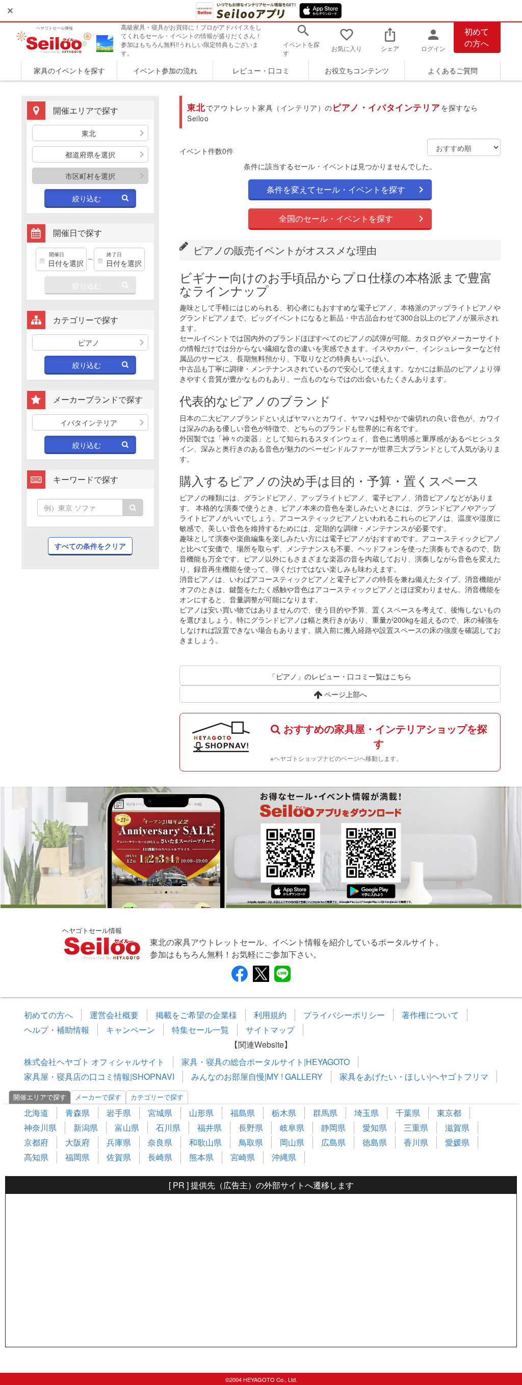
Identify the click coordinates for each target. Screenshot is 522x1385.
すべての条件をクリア (90, 546)
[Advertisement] (90, 653)
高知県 (36, 1157)
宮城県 (160, 1112)
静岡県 (333, 1127)
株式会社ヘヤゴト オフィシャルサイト (94, 1062)
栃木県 (284, 1112)
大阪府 (77, 1142)
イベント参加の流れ (165, 70)
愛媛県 (457, 1142)
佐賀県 (119, 1157)
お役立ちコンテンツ (357, 70)
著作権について (430, 1015)
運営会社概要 (114, 1015)
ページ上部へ (344, 694)
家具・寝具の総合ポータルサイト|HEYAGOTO (265, 1062)
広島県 (333, 1142)
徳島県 (374, 1142)
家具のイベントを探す (69, 70)
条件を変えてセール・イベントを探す (336, 189)
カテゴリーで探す (157, 1097)
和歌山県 (205, 1142)
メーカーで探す (98, 1097)
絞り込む (86, 198)
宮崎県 (242, 1157)
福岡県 (77, 1157)
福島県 (242, 1112)
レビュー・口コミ (261, 70)
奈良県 (160, 1142)
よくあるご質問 (453, 70)
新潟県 (85, 1127)
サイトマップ (270, 1029)
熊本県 (201, 1157)
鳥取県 (251, 1142)
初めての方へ (476, 37)
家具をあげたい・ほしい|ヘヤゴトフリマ (414, 1076)
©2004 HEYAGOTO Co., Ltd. (261, 1379)
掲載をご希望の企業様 (196, 1015)
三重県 (416, 1127)
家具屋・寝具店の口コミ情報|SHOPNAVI (99, 1076)
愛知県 (374, 1127)
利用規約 (270, 1015)
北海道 (36, 1112)
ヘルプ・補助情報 (56, 1029)
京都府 (36, 1142)
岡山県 (292, 1142)
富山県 (127, 1127)
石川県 (168, 1127)
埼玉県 (366, 1112)
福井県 (209, 1127)
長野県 (251, 1127)
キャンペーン (130, 1029)
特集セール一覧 (200, 1029)
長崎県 (160, 1157)
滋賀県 (457, 1127)
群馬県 (325, 1112)
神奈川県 (40, 1127)
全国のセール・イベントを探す (336, 218)
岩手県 (119, 1112)
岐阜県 (292, 1127)
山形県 (201, 1112)
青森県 (77, 1112)
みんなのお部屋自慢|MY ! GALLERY (257, 1076)
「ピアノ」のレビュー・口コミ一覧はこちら (340, 676)
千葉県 (408, 1112)
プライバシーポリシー (344, 1015)
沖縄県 (284, 1157)
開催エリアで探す (39, 1097)
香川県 (416, 1142)
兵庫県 (119, 1142)
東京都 (449, 1112)
